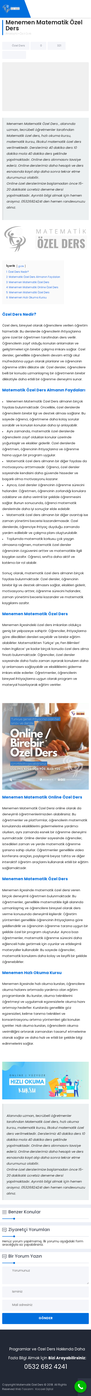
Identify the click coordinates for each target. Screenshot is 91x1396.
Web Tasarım (24, 1389)
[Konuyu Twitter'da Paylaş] (14, 55)
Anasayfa (11, 34)
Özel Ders (25, 34)
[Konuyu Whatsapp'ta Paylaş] (20, 55)
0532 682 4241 (45, 1367)
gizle (21, 266)
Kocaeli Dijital (44, 1389)
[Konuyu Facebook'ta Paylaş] (8, 55)
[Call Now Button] (80, 1387)
